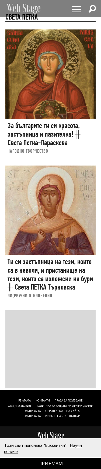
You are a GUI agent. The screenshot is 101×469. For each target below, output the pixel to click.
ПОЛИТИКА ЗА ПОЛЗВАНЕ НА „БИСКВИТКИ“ (51, 416)
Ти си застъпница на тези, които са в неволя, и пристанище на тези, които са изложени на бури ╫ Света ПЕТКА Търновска (50, 274)
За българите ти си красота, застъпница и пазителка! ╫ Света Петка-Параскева (44, 134)
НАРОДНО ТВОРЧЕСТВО (28, 151)
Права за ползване (69, 400)
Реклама (24, 400)
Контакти (43, 400)
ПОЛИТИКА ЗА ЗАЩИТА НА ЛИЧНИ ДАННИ (64, 406)
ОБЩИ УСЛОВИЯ (19, 406)
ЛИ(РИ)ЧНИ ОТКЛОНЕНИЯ (30, 295)
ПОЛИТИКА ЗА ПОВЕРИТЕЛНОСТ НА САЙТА (50, 411)
